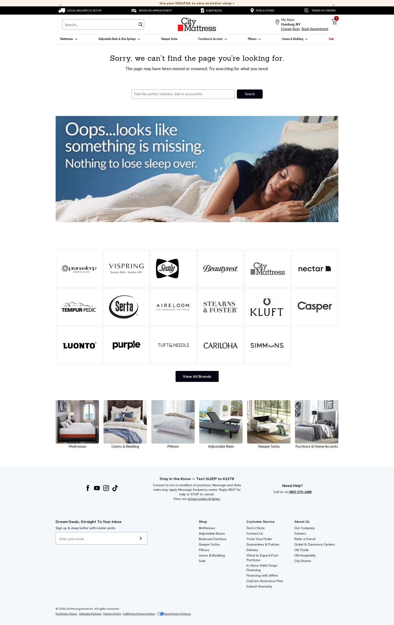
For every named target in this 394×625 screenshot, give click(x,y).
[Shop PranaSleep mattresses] (79, 268)
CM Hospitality (305, 555)
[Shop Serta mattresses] (126, 307)
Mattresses (207, 528)
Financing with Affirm (262, 575)
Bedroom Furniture (212, 539)
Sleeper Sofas (209, 544)
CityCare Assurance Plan (264, 581)
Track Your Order (259, 539)
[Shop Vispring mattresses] (126, 268)
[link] (79, 10)
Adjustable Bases (212, 533)
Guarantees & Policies (262, 544)
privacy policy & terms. (204, 499)
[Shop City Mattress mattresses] (268, 268)
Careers (300, 533)
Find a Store (255, 528)
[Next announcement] (333, 5)
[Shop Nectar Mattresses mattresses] (315, 268)
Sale (202, 561)
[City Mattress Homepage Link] (197, 24)
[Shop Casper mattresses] (315, 307)
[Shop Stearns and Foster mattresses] (220, 307)
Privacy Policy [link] (112, 613)
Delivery (252, 550)
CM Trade (301, 550)
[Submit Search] (140, 24)
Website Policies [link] (90, 613)
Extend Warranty (259, 586)
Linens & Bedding (212, 555)
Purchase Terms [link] (66, 613)
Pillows (204, 550)
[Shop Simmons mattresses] (268, 345)
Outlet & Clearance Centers (314, 544)
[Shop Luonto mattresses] (79, 345)
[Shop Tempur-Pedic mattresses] (79, 307)
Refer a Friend (304, 539)
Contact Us (254, 533)
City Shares (302, 561)
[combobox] (103, 24)
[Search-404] (197, 169)
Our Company (304, 528)
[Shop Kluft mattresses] (268, 307)
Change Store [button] (290, 29)
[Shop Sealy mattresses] (173, 268)
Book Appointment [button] (315, 29)
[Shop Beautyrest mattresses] (220, 268)
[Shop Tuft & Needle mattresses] (173, 345)
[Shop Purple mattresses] (126, 345)
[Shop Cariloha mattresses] (220, 345)
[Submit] (140, 538)
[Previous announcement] (61, 5)
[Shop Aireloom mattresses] (173, 307)
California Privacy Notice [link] (139, 613)
